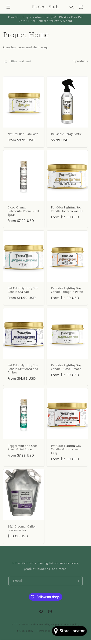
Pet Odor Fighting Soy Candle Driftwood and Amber (23, 369)
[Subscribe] (77, 581)
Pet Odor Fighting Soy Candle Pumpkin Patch (67, 290)
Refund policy (71, 624)
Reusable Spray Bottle (66, 134)
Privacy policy (25, 631)
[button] (8, 6)
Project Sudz (29, 624)
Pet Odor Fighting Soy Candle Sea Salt (23, 290)
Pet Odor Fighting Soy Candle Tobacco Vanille (67, 209)
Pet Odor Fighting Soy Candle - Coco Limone (66, 367)
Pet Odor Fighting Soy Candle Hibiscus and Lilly (66, 449)
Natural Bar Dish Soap (23, 134)
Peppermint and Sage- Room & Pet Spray (23, 447)
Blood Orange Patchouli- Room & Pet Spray (23, 211)
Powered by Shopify (48, 624)
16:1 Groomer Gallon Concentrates (22, 528)
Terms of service (46, 631)
